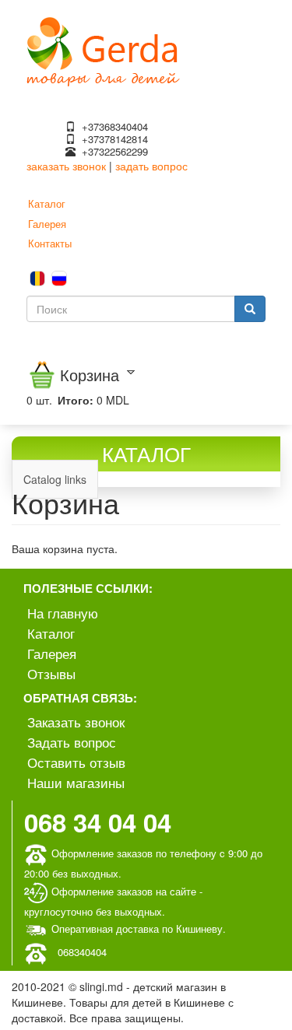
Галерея (47, 223)
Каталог (46, 203)
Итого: (75, 400)
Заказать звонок (76, 721)
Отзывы (51, 673)
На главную (62, 612)
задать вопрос (151, 165)
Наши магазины (76, 782)
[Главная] (103, 50)
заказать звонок (66, 165)
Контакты (50, 243)
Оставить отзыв (76, 762)
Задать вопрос (71, 741)
